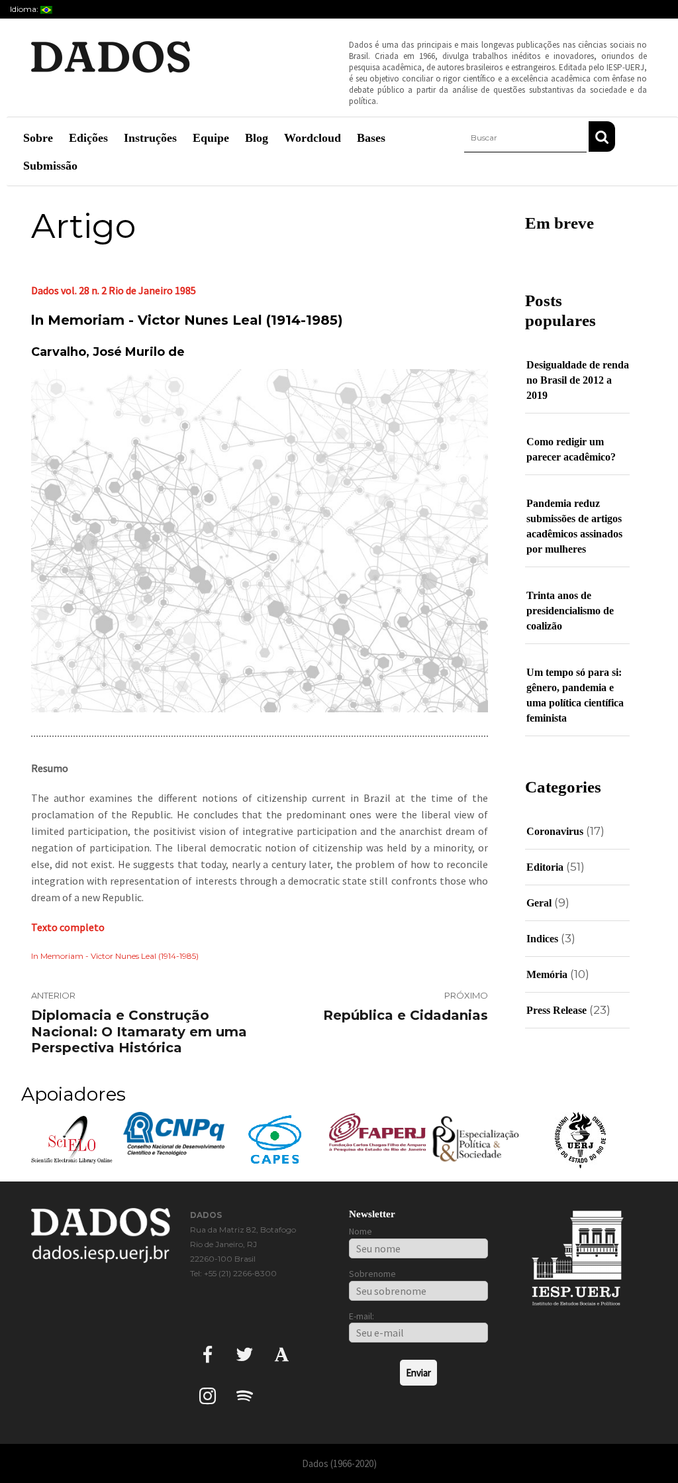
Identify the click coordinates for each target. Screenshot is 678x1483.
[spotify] (245, 1396)
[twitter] (245, 1354)
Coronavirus (554, 831)
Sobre (38, 137)
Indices (542, 938)
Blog (256, 137)
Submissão (50, 165)
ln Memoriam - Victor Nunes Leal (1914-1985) (115, 956)
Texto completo (68, 927)
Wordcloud (312, 137)
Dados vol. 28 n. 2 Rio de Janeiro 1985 (113, 290)
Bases (371, 137)
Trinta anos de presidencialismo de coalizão (570, 611)
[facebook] (207, 1354)
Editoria (544, 867)
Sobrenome (372, 1274)
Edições (88, 137)
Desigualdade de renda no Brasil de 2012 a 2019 (577, 380)
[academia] (282, 1354)
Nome (360, 1231)
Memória (546, 974)
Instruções (150, 137)
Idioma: (25, 9)
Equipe (211, 137)
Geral (539, 902)
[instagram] (207, 1396)
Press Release (556, 1010)
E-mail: (361, 1316)
